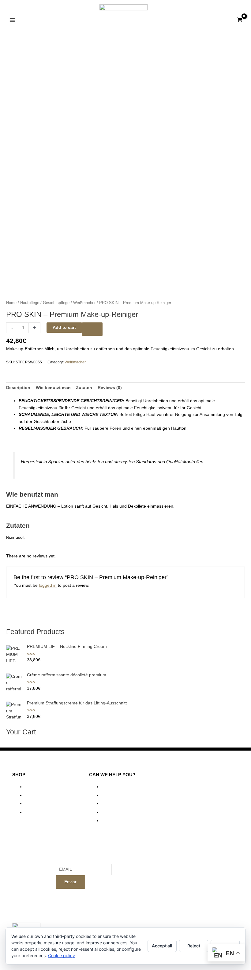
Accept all (162, 945)
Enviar (70, 882)
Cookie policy (61, 955)
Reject (193, 945)
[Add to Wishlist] (92, 329)
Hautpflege (29, 303)
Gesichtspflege (56, 303)
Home (11, 303)
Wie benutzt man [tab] (53, 387)
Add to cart (64, 327)
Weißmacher (84, 303)
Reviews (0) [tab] (110, 387)
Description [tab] (18, 387)
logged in (48, 585)
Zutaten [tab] (84, 387)
